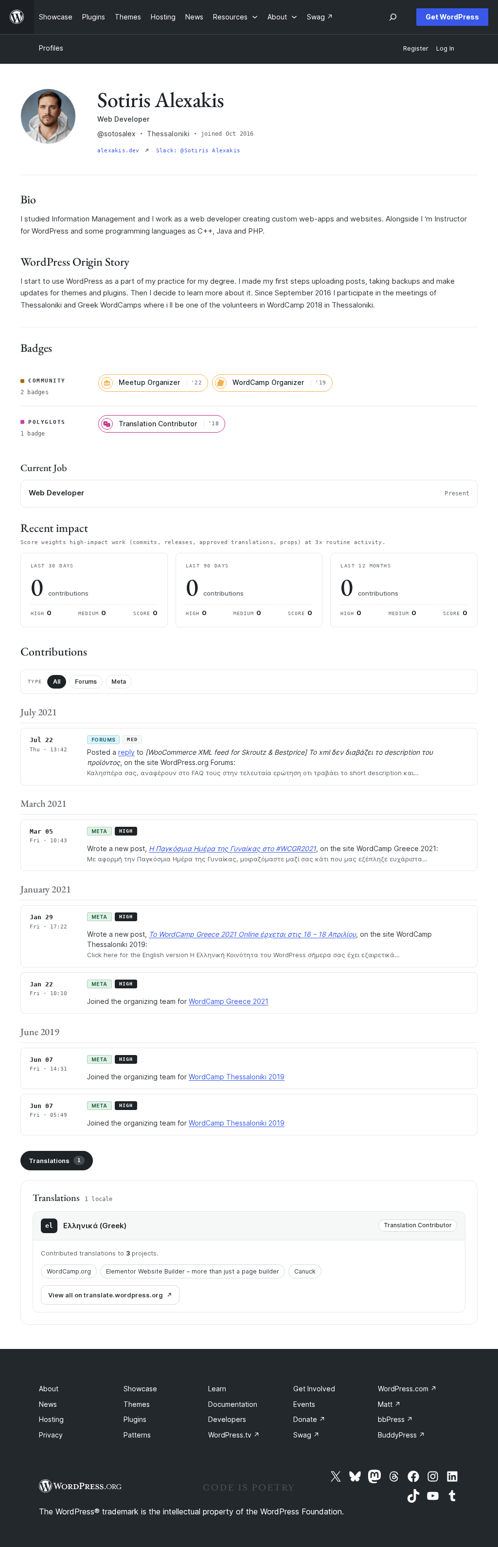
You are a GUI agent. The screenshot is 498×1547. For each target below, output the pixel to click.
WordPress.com (407, 1388)
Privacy (51, 1435)
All (56, 681)
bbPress (395, 1419)
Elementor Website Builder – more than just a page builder (192, 1271)
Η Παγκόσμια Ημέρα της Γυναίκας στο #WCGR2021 (232, 848)
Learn (217, 1388)
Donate (309, 1419)
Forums (86, 681)
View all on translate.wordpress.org (105, 1295)
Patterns (137, 1435)
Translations (55, 1161)
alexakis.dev (120, 150)
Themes (137, 1404)
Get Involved (314, 1388)
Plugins (135, 1419)
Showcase (140, 1388)
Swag (306, 1435)
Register (415, 48)
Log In (445, 48)
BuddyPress (401, 1435)
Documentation (232, 1404)
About (48, 1388)
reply (126, 752)
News (48, 1404)
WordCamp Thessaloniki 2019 (237, 1077)
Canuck (305, 1271)
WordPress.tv (234, 1435)
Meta (118, 681)
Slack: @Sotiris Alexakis (198, 150)
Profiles (51, 48)
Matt (389, 1404)
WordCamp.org (69, 1271)
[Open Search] (393, 17)
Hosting (51, 1419)
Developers (227, 1419)
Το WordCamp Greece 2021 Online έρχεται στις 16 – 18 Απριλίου (252, 934)
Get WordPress (452, 17)
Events (304, 1404)
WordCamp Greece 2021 (228, 1001)
